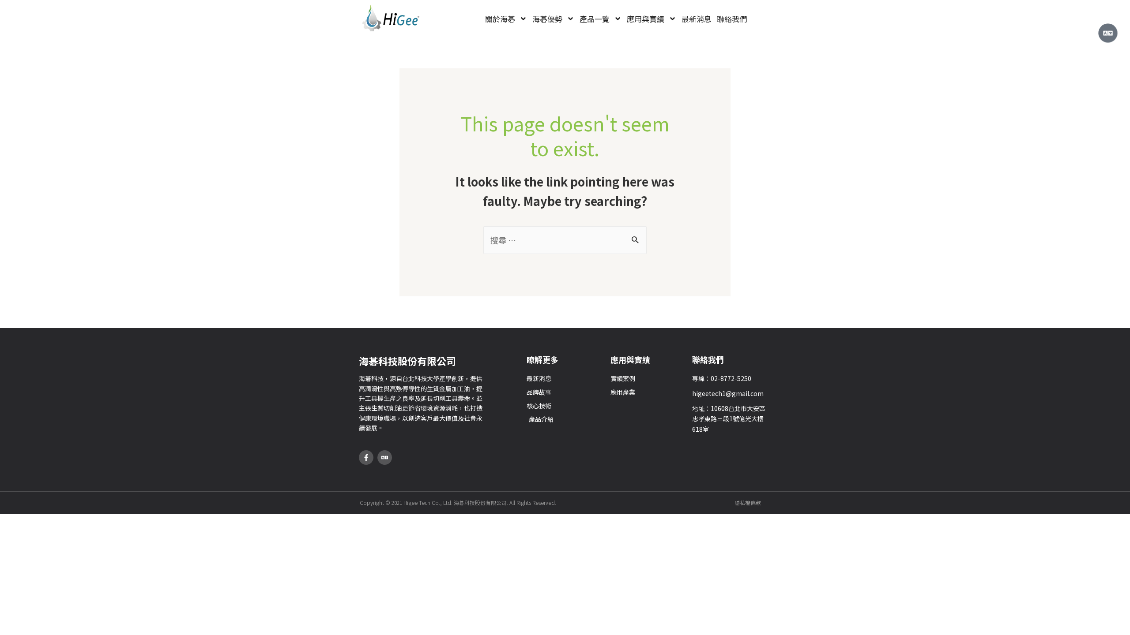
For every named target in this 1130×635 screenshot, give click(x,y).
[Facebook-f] (366, 457)
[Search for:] (565, 240)
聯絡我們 (732, 18)
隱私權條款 (747, 502)
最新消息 (697, 18)
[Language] (384, 457)
